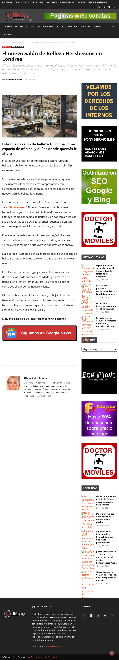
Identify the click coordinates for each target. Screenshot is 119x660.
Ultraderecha (67, 2)
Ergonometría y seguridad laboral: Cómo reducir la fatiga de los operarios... (105, 271)
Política (8, 34)
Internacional (36, 2)
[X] (104, 7)
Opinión (85, 26)
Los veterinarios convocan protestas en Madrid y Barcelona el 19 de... (106, 322)
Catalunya (20, 2)
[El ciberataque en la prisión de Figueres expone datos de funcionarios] (88, 506)
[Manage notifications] (111, 653)
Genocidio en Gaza (97, 2)
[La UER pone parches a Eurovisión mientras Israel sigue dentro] (88, 295)
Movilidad (72, 26)
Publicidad (52, 657)
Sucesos (97, 26)
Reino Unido (24, 42)
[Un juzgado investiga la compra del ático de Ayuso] (88, 311)
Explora (8, 26)
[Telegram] (27, 86)
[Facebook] (94, 7)
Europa (13, 42)
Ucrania (81, 2)
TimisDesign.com (38, 657)
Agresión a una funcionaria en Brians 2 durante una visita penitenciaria (104, 537)
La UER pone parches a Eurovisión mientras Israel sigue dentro (106, 289)
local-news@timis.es (54, 646)
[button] (113, 26)
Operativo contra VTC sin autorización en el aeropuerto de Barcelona (106, 576)
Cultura (60, 26)
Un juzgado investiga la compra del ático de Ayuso (106, 306)
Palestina (7, 2)
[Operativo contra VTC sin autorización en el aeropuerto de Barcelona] (88, 585)
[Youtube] (109, 7)
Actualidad (21, 26)
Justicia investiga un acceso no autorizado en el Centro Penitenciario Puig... (106, 557)
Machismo (51, 2)
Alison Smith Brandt (14, 79)
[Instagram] (99, 7)
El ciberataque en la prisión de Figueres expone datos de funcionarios (106, 500)
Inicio (4, 42)
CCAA (32, 26)
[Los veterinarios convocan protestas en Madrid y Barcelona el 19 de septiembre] (88, 330)
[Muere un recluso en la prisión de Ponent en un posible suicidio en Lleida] (88, 523)
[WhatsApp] (19, 86)
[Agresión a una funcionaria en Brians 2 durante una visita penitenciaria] (88, 541)
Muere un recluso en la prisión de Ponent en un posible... (105, 518)
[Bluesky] (114, 7)
